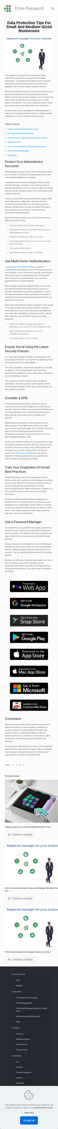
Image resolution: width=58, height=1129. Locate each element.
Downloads (16, 1056)
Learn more (16, 991)
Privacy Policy (22, 1050)
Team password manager (26, 998)
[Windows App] (29, 689)
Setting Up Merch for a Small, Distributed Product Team (28, 827)
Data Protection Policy (43, 1108)
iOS (17, 1062)
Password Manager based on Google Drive (31, 1009)
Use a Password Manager (18, 151)
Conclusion (12, 155)
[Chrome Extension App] (29, 706)
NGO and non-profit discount (28, 1016)
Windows (20, 1083)
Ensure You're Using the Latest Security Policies (27, 138)
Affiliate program (23, 1039)
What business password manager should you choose (27, 952)
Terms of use (21, 1044)
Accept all (29, 1120)
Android (19, 1067)
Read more (29, 1113)
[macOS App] (29, 672)
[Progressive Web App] (29, 587)
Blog (18, 1022)
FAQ (17, 980)
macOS (19, 1078)
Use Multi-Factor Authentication (20, 133)
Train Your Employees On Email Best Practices (26, 146)
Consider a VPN (14, 142)
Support (19, 985)
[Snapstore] (29, 621)
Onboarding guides (24, 1003)
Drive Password (18, 974)
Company (15, 1028)
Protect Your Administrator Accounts (22, 129)
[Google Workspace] (29, 604)
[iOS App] (29, 655)
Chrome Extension (23, 1072)
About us (19, 1034)
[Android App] (29, 638)
